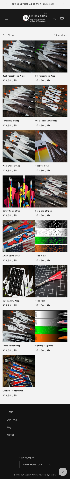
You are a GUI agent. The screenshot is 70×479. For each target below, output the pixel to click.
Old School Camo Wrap (46, 121)
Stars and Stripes (43, 211)
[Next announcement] (63, 4)
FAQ (9, 427)
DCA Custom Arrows (29, 475)
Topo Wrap (40, 256)
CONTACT (12, 420)
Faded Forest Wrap (11, 346)
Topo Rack (40, 301)
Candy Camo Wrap (11, 211)
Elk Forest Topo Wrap (45, 76)
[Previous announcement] (6, 4)
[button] (7, 18)
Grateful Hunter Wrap (13, 391)
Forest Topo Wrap (11, 121)
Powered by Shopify (47, 475)
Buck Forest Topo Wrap (14, 76)
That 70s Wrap (42, 166)
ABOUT (10, 435)
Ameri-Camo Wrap (11, 256)
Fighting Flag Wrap (44, 346)
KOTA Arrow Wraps (12, 301)
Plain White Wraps (11, 166)
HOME (10, 412)
